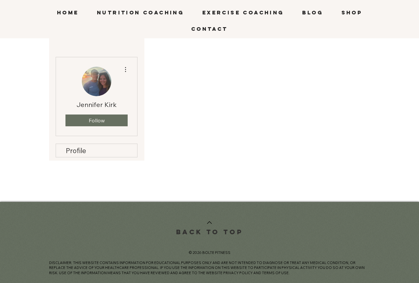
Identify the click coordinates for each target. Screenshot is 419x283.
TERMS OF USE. (276, 273)
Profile (76, 150)
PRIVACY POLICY (238, 273)
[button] (140, 13)
